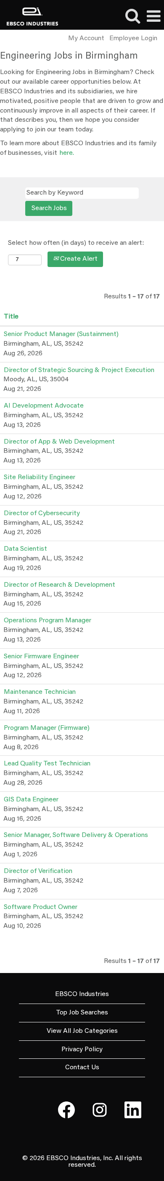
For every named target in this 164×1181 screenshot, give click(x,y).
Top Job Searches (82, 1012)
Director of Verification (38, 871)
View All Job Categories (82, 1031)
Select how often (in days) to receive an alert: (76, 243)
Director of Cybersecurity (42, 513)
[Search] (132, 16)
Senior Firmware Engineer (41, 656)
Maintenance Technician (40, 692)
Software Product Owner (40, 907)
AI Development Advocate (44, 406)
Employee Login (133, 38)
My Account (86, 38)
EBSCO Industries (82, 994)
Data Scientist (25, 549)
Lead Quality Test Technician (47, 763)
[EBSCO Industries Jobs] (29, 16)
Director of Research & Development (59, 585)
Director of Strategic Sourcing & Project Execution (79, 370)
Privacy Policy (82, 1049)
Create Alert (78, 259)
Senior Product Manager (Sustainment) (61, 334)
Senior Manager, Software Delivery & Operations (76, 835)
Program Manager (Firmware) (47, 728)
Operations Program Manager (47, 620)
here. (66, 153)
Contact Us (82, 1067)
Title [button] (11, 316)
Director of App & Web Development (59, 442)
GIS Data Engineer (31, 799)
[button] (153, 17)
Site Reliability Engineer (39, 477)
